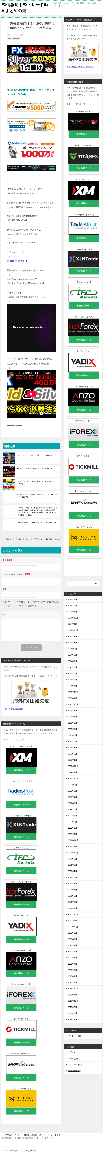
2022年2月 (72, 828)
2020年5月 (72, 958)
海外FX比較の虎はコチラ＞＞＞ (18, 709)
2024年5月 (72, 661)
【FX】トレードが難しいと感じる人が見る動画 (34, 455)
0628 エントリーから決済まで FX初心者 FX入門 (36, 468)
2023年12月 (73, 692)
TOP (22, 1135)
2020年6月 (72, 951)
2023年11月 (73, 698)
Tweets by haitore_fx (17, 261)
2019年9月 (72, 1007)
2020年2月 (72, 976)
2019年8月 (72, 1013)
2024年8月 (72, 642)
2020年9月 (72, 933)
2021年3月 (72, 896)
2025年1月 (72, 612)
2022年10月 (73, 778)
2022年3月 (72, 822)
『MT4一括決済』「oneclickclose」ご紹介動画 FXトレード (37, 524)
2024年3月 (72, 673)
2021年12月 (73, 840)
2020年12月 (73, 914)
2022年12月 (73, 766)
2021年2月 (72, 902)
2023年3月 (72, 747)
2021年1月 (72, 908)
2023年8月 (72, 717)
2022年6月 (72, 803)
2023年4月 (72, 741)
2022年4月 (72, 816)
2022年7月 (72, 797)
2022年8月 (72, 791)
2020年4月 (72, 964)
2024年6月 (72, 655)
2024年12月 (73, 618)
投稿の (73, 1058)
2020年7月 (72, 945)
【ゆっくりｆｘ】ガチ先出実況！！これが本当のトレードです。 (37, 483)
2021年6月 (72, 877)
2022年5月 (72, 809)
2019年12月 (73, 988)
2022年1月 (72, 834)
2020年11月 (73, 921)
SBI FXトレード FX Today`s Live (46, 539)
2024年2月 (72, 680)
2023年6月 (72, 729)
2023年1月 (72, 760)
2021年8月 (72, 865)
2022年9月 (72, 785)
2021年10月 (73, 853)
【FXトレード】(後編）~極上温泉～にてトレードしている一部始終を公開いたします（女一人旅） (17, 539)
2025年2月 (72, 605)
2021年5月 (72, 883)
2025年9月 (72, 599)
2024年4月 (72, 667)
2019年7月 (72, 1019)
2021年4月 (72, 890)
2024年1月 (72, 686)
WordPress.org (74, 1071)
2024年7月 (72, 649)
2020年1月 (72, 982)
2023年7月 (72, 723)
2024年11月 (73, 624)
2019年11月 (73, 995)
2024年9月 (72, 636)
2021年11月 (73, 846)
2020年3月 (72, 970)
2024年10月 (73, 630)
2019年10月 (73, 1001)
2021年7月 (72, 871)
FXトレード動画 (14, 38)
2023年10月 (73, 704)
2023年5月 (72, 735)
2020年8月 (72, 939)
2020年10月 (73, 927)
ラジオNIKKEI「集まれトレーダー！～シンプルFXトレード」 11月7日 (37, 496)
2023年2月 (72, 754)
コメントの (75, 1064)
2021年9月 (72, 859)
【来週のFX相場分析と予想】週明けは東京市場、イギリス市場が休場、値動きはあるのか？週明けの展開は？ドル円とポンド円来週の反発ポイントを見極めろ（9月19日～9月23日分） (37, 511)
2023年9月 (72, 710)
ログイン (71, 1052)
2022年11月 (73, 772)
